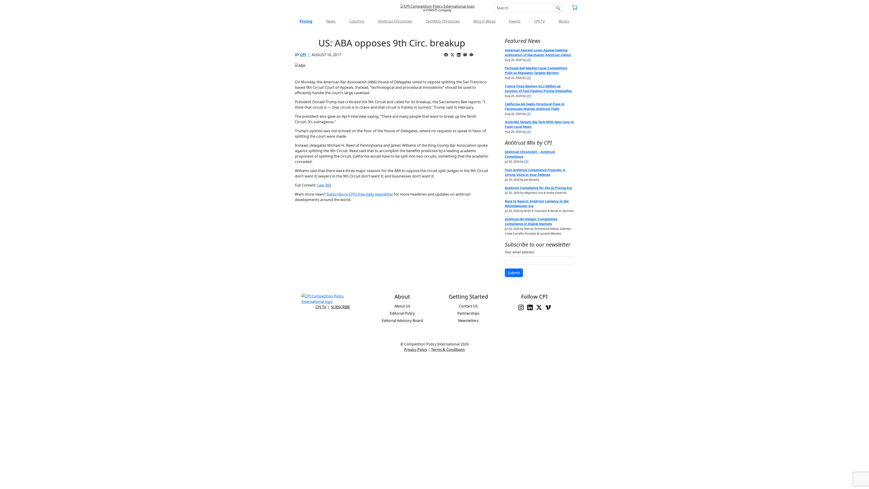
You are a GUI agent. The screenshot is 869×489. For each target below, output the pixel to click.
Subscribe (340, 306)
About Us (402, 306)
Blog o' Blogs (484, 21)
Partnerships (468, 313)
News (331, 21)
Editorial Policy (402, 313)
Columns (356, 21)
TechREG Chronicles (443, 21)
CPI (303, 54)
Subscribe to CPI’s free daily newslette (359, 194)
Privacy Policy (415, 349)
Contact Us (468, 306)
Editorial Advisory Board (402, 320)
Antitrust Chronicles (395, 21)
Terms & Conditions (448, 349)
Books (564, 21)
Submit (514, 272)
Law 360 (324, 185)
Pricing (306, 21)
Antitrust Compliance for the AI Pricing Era (538, 188)
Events (514, 21)
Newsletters (468, 320)
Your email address (519, 252)
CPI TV (539, 21)
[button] (575, 8)
